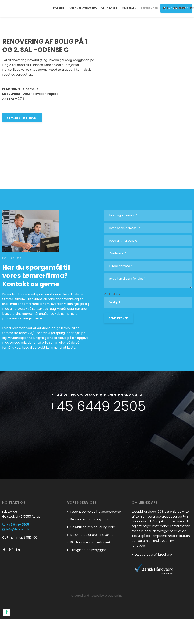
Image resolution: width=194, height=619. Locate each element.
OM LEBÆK (129, 8)
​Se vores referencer (22, 118)
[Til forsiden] (19, 8)
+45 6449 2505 (97, 406)
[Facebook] (5, 549)
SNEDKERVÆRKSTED (83, 8)
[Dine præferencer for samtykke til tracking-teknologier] (6, 612)
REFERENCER (149, 8)
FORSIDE (59, 8)
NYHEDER (179, 8)
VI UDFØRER (109, 8)
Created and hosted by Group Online (97, 595)
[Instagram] (12, 549)
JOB (165, 8)
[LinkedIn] (19, 549)
